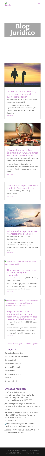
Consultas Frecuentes (13, 353)
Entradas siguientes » (33, 344)
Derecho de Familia (12, 363)
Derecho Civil (20, 102)
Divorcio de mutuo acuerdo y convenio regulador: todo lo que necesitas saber (21, 94)
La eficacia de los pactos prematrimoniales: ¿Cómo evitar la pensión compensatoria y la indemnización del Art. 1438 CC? (19, 396)
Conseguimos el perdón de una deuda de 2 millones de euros (22, 187)
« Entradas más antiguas (13, 344)
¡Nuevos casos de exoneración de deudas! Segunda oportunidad (22, 273)
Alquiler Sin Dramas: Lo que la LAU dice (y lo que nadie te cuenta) (21, 431)
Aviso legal (35, 453)
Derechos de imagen (13, 374)
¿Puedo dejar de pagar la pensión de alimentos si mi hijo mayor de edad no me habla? (22, 406)
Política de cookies (22, 453)
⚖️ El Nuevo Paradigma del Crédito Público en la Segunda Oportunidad (19, 424)
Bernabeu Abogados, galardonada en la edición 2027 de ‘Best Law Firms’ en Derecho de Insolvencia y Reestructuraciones (21, 416)
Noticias (29, 161)
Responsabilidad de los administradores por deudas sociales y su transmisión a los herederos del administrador (22, 315)
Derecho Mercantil (13, 280)
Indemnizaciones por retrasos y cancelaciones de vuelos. (22, 232)
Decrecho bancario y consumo (17, 356)
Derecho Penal (10, 370)
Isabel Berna (14, 99)
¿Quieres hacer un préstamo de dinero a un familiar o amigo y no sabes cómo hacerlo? (22, 153)
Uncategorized (12, 193)
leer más (10, 116)
